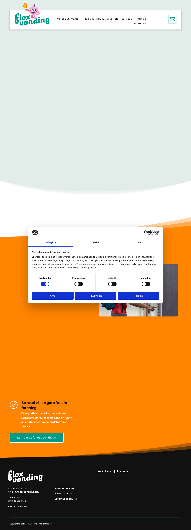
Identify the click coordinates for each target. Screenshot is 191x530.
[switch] (78, 284)
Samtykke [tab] (51, 242)
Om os (142, 19)
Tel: (14, 497)
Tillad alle (138, 296)
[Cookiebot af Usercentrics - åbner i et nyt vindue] (146, 232)
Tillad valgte (95, 296)
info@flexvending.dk (17, 500)
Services (127, 19)
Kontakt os (139, 23)
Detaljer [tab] (95, 242)
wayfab (48, 523)
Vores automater (67, 19)
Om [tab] (140, 242)
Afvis (52, 296)
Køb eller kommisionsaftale (101, 19)
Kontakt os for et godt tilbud (36, 437)
